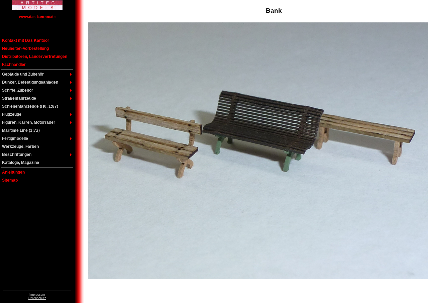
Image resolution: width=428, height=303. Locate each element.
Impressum (37, 294)
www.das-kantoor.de (37, 17)
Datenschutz (37, 298)
